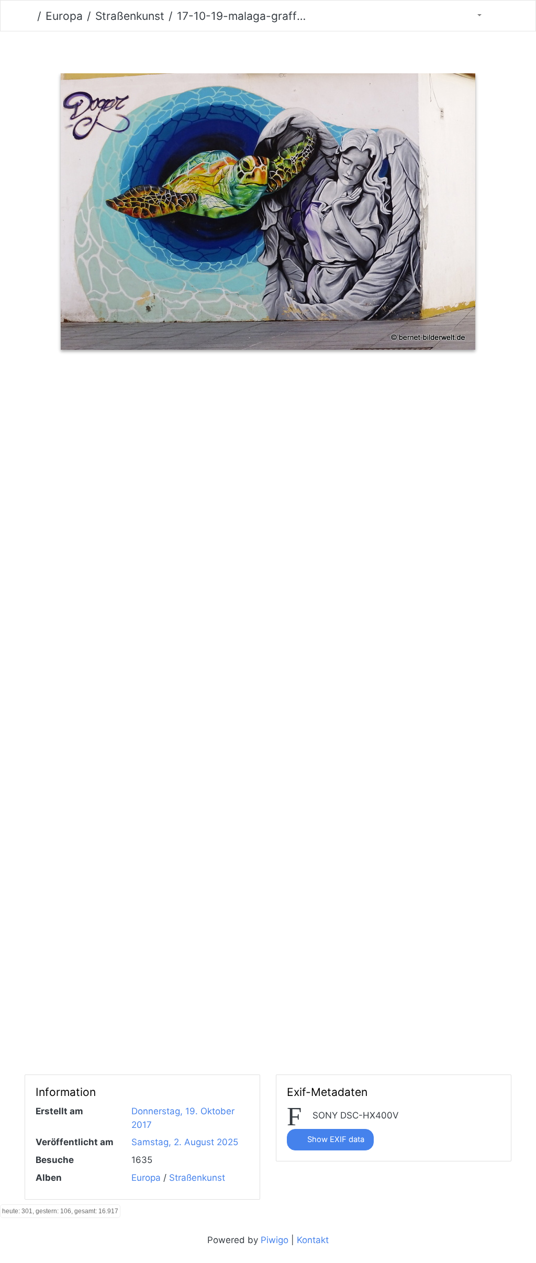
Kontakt (313, 1240)
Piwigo (274, 1240)
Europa (64, 16)
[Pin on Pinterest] (293, 392)
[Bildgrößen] (472, 16)
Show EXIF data (334, 1139)
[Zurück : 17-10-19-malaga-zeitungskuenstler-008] (214, 50)
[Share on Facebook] (249, 392)
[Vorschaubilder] (250, 50)
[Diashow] (499, 16)
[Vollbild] (286, 50)
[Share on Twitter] (204, 392)
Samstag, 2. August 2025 (184, 1142)
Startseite (29, 16)
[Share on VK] (335, 392)
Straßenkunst (129, 16)
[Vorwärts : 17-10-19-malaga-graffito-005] (322, 50)
